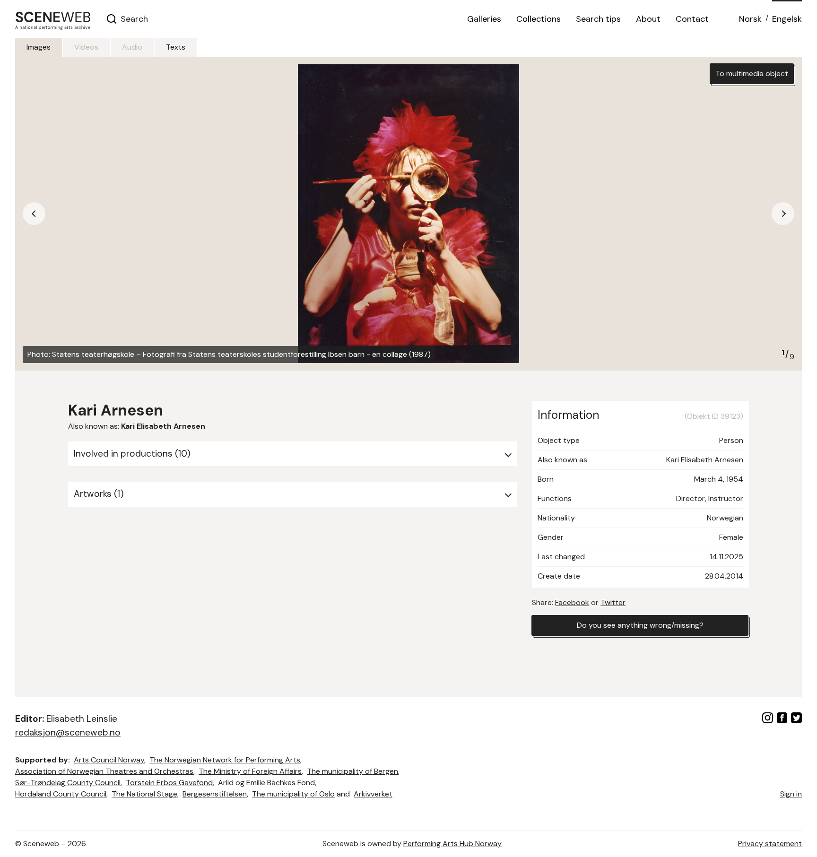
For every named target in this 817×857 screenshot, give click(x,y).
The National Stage (144, 794)
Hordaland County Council (60, 794)
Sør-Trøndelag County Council (68, 783)
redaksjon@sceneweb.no (68, 732)
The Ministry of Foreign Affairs (250, 771)
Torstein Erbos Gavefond (169, 783)
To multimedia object (751, 73)
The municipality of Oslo (293, 794)
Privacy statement (770, 843)
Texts (175, 47)
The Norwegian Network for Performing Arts (224, 760)
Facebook (572, 602)
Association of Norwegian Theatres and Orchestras (104, 771)
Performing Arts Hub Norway (452, 843)
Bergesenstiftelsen (215, 794)
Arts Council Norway (109, 760)
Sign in (791, 794)
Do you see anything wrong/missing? (640, 625)
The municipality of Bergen (352, 771)
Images (38, 47)
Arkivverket (373, 794)
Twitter (613, 602)
